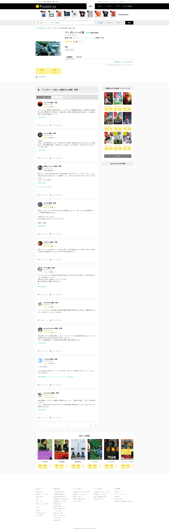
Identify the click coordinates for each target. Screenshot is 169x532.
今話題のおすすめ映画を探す (61, 499)
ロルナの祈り (45, 461)
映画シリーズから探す (59, 515)
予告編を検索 (41, 76)
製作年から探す (58, 506)
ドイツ (91, 38)
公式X (37, 499)
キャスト (109, 22)
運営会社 (117, 492)
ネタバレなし (57, 97)
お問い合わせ (118, 499)
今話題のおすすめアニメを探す (102, 492)
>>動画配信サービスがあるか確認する (123, 62)
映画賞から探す (58, 503)
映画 (90, 6)
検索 (129, 22)
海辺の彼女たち (78, 461)
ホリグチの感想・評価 (50, 102)
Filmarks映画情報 (40, 28)
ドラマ (99, 6)
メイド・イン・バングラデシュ (128, 461)
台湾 (74, 38)
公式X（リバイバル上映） (42, 503)
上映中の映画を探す (59, 492)
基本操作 (38, 510)
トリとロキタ (95, 461)
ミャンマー (80, 38)
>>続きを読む (42, 117)
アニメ (109, 6)
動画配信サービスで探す (60, 501)
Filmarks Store (39, 492)
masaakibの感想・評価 (51, 302)
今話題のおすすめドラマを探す (81, 492)
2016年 (89, 33)
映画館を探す (57, 520)
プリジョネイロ (111, 461)
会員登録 (122, 1)
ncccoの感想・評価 (50, 133)
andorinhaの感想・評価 (51, 393)
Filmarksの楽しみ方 (103, 1)
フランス (86, 38)
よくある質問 (39, 515)
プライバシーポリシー (120, 494)
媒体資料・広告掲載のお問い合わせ (124, 501)
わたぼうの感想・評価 (50, 242)
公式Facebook (39, 496)
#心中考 (70, 377)
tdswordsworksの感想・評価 (53, 328)
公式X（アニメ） (40, 501)
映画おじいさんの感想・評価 (52, 166)
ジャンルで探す (58, 511)
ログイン (131, 1)
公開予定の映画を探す (59, 494)
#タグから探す (57, 518)
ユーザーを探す (127, 6)
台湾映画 (48, 28)
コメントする (56, 125)
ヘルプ (114, 1)
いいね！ (42, 125)
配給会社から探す (58, 513)
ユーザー (119, 22)
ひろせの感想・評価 (50, 203)
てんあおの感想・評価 (50, 359)
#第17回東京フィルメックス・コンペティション (52, 377)
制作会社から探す (98, 499)
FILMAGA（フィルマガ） (42, 494)
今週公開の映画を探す (59, 496)
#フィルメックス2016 (44, 187)
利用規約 (117, 496)
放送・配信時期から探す (100, 496)
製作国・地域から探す (59, 508)
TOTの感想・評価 (49, 268)
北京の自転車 (62, 461)
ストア (118, 6)
